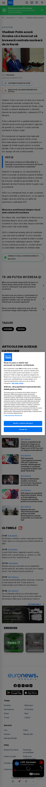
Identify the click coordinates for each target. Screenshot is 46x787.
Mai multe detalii (17, 383)
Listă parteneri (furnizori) (13, 415)
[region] (23, 393)
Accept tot (23, 429)
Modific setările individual (23, 423)
